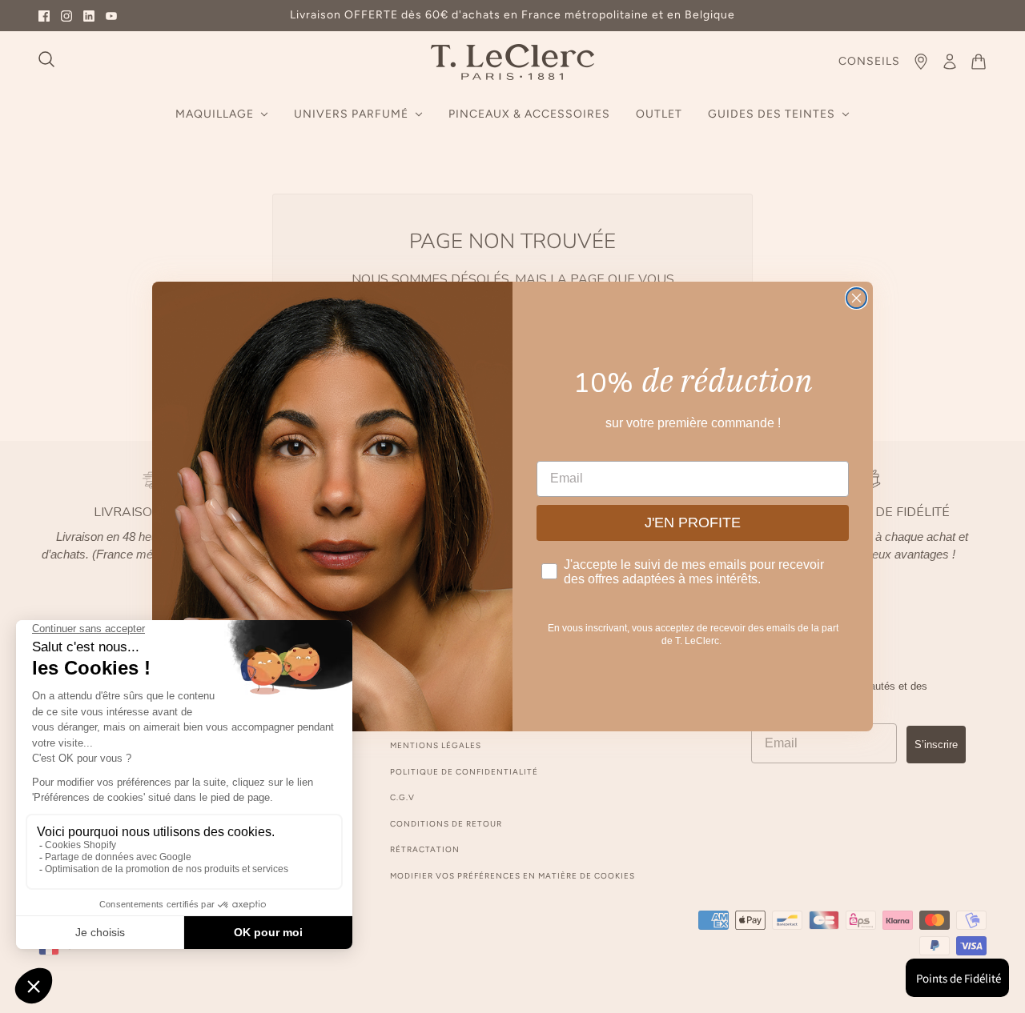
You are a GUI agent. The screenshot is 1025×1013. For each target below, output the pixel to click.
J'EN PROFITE (693, 523)
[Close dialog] (856, 298)
